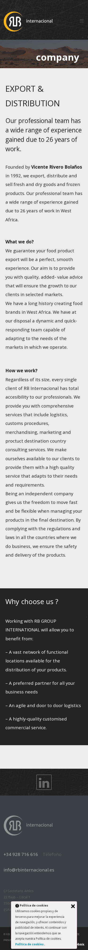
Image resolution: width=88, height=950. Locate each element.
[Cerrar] (73, 906)
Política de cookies (29, 944)
